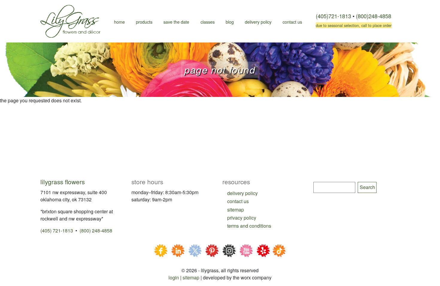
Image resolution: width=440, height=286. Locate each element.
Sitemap (191, 277)
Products (144, 22)
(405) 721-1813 (56, 230)
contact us (238, 201)
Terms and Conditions (249, 225)
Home (119, 22)
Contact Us (292, 22)
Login (174, 277)
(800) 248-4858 (96, 230)
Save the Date (176, 22)
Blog (230, 22)
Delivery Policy (258, 22)
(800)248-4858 (373, 16)
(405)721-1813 (333, 16)
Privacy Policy (241, 217)
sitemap (235, 209)
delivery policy (242, 193)
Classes (208, 22)
